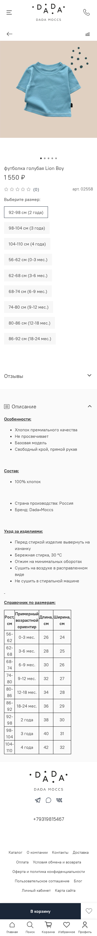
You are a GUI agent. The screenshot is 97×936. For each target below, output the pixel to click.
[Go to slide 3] (48, 158)
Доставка (81, 852)
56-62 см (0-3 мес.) (28, 259)
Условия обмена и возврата (57, 862)
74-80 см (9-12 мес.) (28, 307)
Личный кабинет (36, 890)
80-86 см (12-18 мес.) (29, 323)
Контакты (60, 852)
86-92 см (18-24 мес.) (30, 338)
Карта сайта (65, 890)
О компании (37, 852)
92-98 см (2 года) (26, 212)
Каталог (15, 852)
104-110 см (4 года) (27, 244)
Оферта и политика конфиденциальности (48, 871)
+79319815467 (48, 819)
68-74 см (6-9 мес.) (28, 291)
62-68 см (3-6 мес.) (28, 275)
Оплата (22, 862)
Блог (78, 881)
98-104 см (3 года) (27, 228)
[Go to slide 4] (52, 158)
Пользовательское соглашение (42, 881)
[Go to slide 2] (45, 158)
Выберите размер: (22, 199)
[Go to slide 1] (41, 158)
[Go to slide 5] (56, 158)
